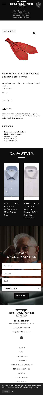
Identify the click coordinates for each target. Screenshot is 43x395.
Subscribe (21, 296)
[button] (34, 33)
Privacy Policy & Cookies (21, 365)
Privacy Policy (32, 387)
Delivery (21, 347)
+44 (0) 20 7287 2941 (21, 328)
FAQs (21, 352)
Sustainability (21, 360)
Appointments (21, 377)
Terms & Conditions (21, 369)
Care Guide (21, 382)
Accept (6, 391)
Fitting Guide (21, 356)
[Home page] (21, 4)
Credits (21, 373)
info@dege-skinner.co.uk (21, 332)
